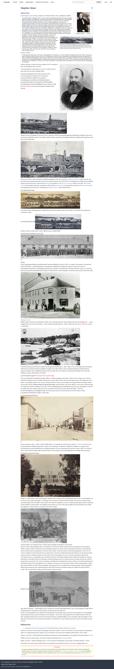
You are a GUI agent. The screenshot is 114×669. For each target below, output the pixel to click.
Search (98, 2)
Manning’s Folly (43, 22)
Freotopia (48, 649)
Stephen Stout (52, 187)
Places (15, 2)
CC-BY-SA (26, 666)
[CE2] (58, 221)
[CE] (50, 199)
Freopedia (6, 662)
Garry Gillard (42, 649)
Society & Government (42, 2)
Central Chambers (82, 324)
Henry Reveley (85, 185)
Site (111, 2)
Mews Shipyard (27, 86)
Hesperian (65, 638)
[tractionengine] (44, 525)
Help (6, 664)
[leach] (59, 589)
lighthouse (47, 183)
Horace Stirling (33, 15)
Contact (10, 664)
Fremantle (31, 662)
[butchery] (50, 295)
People (21, 2)
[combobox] (85, 2)
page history (59, 652)
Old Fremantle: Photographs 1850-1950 (41, 628)
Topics (52, 2)
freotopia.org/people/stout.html (70, 651)
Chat (14, 664)
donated (81, 649)
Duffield (24, 22)
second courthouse (67, 183)
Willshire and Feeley (30, 29)
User (106, 2)
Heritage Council (25, 320)
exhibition (43, 69)
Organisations (29, 2)
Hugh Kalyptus (25, 15)
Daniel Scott (60, 185)
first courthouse (75, 179)
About (3, 664)
